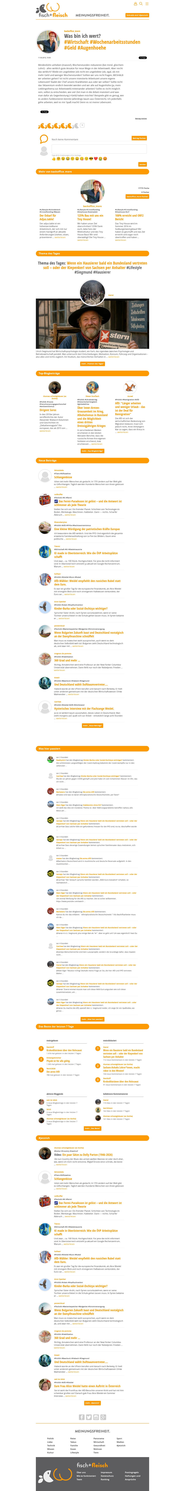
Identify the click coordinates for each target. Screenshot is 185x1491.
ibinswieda (59, 470)
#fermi (69, 497)
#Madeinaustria (75, 549)
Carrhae (57, 701)
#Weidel (65, 577)
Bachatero (60, 792)
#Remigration (128, 399)
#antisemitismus (47, 406)
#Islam (65, 605)
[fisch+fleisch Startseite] (92, 10)
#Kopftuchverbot (75, 605)
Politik (50, 1438)
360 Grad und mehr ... (67, 660)
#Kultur (57, 1151)
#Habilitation (67, 657)
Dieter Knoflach (92, 396)
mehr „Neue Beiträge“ (92, 725)
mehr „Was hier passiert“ (92, 1019)
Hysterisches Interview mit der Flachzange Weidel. (84, 709)
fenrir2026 (51, 1068)
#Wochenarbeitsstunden (115, 41)
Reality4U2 (61, 760)
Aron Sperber (60, 601)
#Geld (70, 47)
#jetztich (44, 1138)
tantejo (59, 821)
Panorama (99, 1438)
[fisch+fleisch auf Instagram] (96, 1417)
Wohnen (98, 1449)
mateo (59, 858)
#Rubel (78, 577)
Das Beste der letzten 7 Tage (56, 1026)
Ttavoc (57, 546)
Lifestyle (74, 1452)
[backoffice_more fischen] (137, 196)
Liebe (49, 1442)
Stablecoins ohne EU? (92, 805)
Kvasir (57, 677)
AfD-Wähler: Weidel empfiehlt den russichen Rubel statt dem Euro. (87, 582)
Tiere (96, 1452)
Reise (73, 1438)
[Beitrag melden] (141, 118)
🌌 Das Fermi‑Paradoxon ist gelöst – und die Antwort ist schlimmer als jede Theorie (88, 503)
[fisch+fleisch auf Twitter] (89, 1417)
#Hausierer (102, 272)
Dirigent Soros (48, 410)
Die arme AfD (88, 792)
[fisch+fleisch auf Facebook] (82, 1417)
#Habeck (75, 681)
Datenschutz (107, 1476)
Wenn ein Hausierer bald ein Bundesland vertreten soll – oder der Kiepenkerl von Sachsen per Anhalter (95, 265)
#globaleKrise (83, 404)
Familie (74, 1445)
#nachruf (74, 1151)
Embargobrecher (54, 1058)
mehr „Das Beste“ (92, 1128)
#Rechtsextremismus (81, 525)
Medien (120, 1442)
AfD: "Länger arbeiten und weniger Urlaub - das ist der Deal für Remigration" (130, 408)
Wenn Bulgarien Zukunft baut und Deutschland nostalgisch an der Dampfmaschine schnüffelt (88, 634)
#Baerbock (66, 681)
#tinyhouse (82, 212)
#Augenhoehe (92, 47)
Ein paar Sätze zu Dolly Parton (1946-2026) (83, 1155)
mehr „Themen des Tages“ (92, 363)
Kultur (50, 1452)
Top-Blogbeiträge (49, 373)
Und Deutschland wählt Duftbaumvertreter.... (81, 684)
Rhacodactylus (60, 522)
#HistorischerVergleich (87, 402)
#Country (65, 1151)
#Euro (72, 577)
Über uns (81, 1472)
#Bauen (57, 212)
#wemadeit (93, 212)
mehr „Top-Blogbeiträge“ (92, 451)
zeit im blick (52, 1100)
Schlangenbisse (63, 477)
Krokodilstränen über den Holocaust (64, 1050)
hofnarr (57, 574)
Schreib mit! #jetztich (137, 15)
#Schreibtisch (54, 209)
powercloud (59, 626)
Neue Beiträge (48, 460)
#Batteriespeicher (70, 629)
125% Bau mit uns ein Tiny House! (90, 217)
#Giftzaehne (65, 473)
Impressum (106, 1472)
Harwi (111, 295)
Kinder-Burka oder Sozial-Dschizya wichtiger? (80, 608)
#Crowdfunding (47, 212)
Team (79, 1479)
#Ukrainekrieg (91, 399)
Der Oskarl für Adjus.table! (48, 217)
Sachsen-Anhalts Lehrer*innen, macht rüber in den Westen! (121, 1069)
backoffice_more (72, 31)
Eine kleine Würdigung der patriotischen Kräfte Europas (87, 529)
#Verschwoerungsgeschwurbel (53, 404)
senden (142, 164)
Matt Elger (60, 805)
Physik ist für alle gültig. (58, 1061)
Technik (51, 1445)
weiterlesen (60, 237)
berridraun (108, 1108)
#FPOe (69, 525)
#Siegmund (84, 272)
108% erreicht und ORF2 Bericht (129, 217)
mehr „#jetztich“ (92, 1403)
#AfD (137, 399)
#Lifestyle (44, 209)
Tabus (73, 1442)
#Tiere (57, 473)
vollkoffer (58, 494)
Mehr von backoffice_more (55, 171)
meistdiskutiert (110, 1040)
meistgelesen (52, 1040)
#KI (64, 497)
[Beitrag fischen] (139, 138)
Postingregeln (132, 1472)
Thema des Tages (49, 253)
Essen (73, 1449)
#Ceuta (50, 402)
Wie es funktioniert (86, 1476)
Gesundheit (99, 1445)
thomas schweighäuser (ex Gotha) (54, 397)
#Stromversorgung (96, 629)
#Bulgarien (83, 629)
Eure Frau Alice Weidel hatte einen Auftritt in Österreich (87, 1386)
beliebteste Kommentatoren (115, 1093)
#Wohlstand (79, 705)
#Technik (58, 497)
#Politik (43, 402)
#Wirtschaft (76, 41)
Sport (119, 1438)
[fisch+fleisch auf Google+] (103, 1417)
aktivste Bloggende (55, 1093)
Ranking (105, 1479)
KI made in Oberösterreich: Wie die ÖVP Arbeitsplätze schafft (86, 555)
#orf (127, 212)
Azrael (130, 396)
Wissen (50, 1449)
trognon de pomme (62, 653)
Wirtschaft (99, 1442)
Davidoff (50, 1047)
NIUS (49, 1109)
